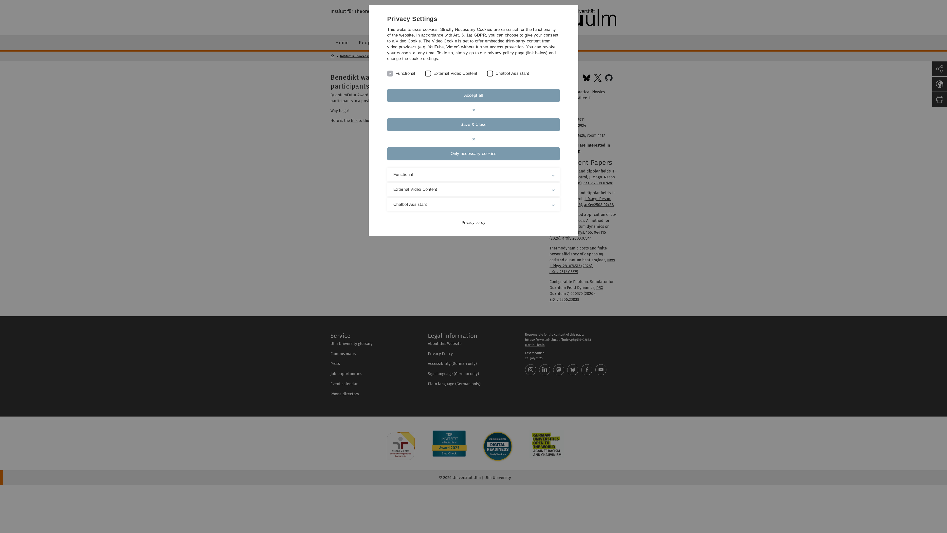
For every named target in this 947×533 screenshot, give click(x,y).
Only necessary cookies (474, 153)
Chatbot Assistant (512, 73)
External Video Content (455, 73)
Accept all (473, 95)
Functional (405, 73)
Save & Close (473, 124)
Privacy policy (473, 222)
